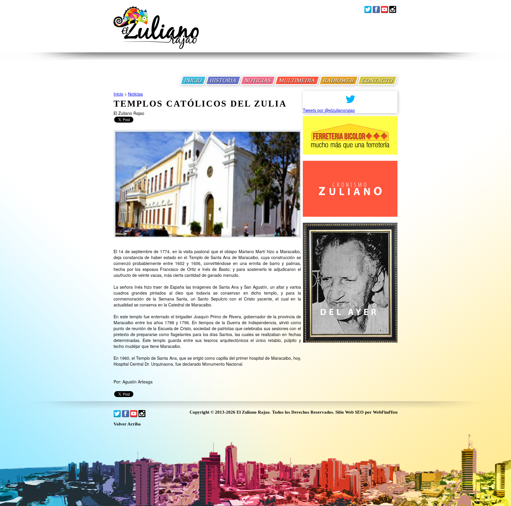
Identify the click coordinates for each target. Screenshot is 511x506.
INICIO (193, 80)
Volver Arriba (127, 424)
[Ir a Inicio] (156, 32)
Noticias (135, 94)
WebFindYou (385, 412)
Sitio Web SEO (349, 412)
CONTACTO (377, 80)
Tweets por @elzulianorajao (329, 110)
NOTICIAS (258, 80)
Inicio (118, 94)
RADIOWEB (338, 80)
